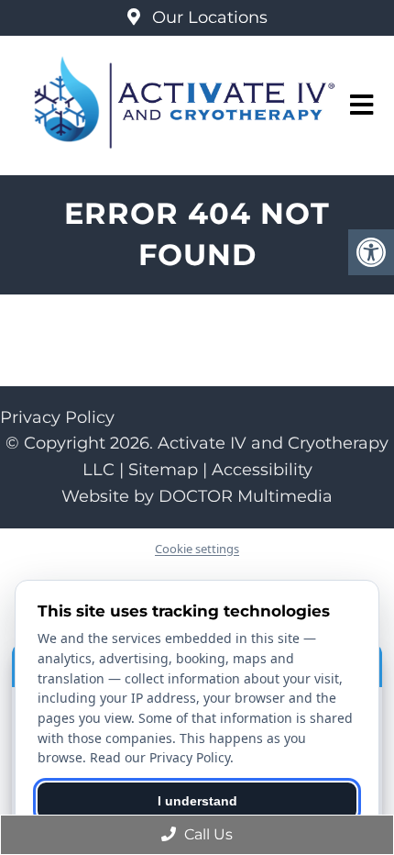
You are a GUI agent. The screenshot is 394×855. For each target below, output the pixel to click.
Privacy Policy (57, 417)
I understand (197, 801)
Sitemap (163, 469)
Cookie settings (197, 548)
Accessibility (262, 469)
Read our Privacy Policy (160, 757)
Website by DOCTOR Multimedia (197, 496)
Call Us (207, 834)
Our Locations (208, 17)
